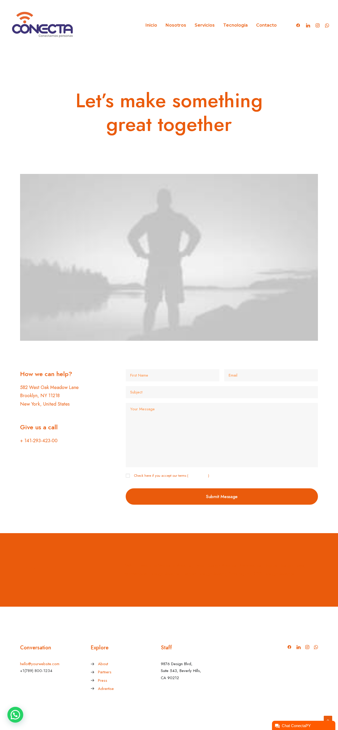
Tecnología (235, 25)
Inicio (151, 25)
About (103, 664)
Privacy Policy (198, 475)
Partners (104, 672)
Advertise (106, 689)
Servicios (205, 25)
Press (102, 680)
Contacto (266, 25)
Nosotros (176, 25)
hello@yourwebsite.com (39, 664)
